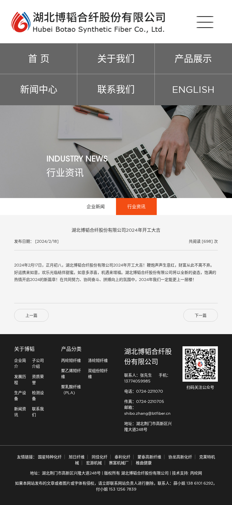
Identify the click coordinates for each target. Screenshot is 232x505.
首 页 (39, 58)
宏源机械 (94, 463)
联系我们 (116, 89)
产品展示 (193, 58)
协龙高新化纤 (180, 457)
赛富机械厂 (119, 463)
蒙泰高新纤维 (149, 457)
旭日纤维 (77, 457)
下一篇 (201, 315)
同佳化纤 (100, 457)
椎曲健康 (144, 463)
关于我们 (116, 58)
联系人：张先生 (138, 375)
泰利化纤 (122, 457)
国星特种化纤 (50, 457)
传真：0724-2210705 (144, 401)
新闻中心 (38, 89)
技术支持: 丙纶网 (187, 473)
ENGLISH (193, 89)
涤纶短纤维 (98, 360)
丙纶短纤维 (71, 360)
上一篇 (31, 315)
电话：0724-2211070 (143, 391)
